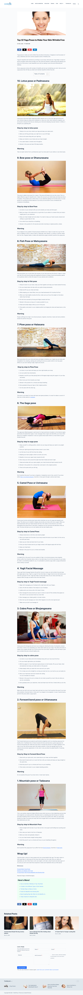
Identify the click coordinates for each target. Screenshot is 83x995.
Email (53, 949)
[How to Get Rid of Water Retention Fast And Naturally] (44, 986)
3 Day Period (12, 986)
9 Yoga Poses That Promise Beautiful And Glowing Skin (30, 872)
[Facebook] (19, 50)
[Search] (78, 3)
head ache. (59, 847)
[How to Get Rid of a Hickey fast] (64, 986)
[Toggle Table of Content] (46, 74)
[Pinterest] (30, 50)
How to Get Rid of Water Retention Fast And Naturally (53, 986)
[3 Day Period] (6, 986)
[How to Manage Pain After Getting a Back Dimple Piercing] (41, 923)
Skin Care (28, 43)
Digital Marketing (39, 3)
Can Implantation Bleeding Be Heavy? (33, 986)
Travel (74, 3)
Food (57, 3)
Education (47, 3)
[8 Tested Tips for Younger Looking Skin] (67, 923)
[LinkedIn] (35, 50)
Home (32, 3)
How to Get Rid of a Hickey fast (71, 986)
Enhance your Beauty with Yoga (25, 870)
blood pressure (46, 847)
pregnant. (32, 397)
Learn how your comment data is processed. (48, 969)
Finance (52, 3)
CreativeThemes (27, 992)
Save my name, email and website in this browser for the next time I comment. (58, 956)
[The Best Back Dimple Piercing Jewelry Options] (16, 923)
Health (61, 3)
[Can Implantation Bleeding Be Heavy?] (25, 986)
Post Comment (21, 967)
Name (36, 949)
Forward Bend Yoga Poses (23, 869)
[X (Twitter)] (24, 50)
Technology (68, 3)
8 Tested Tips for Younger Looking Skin (65, 931)
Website (20, 955)
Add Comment (38, 955)
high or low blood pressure (27, 477)
